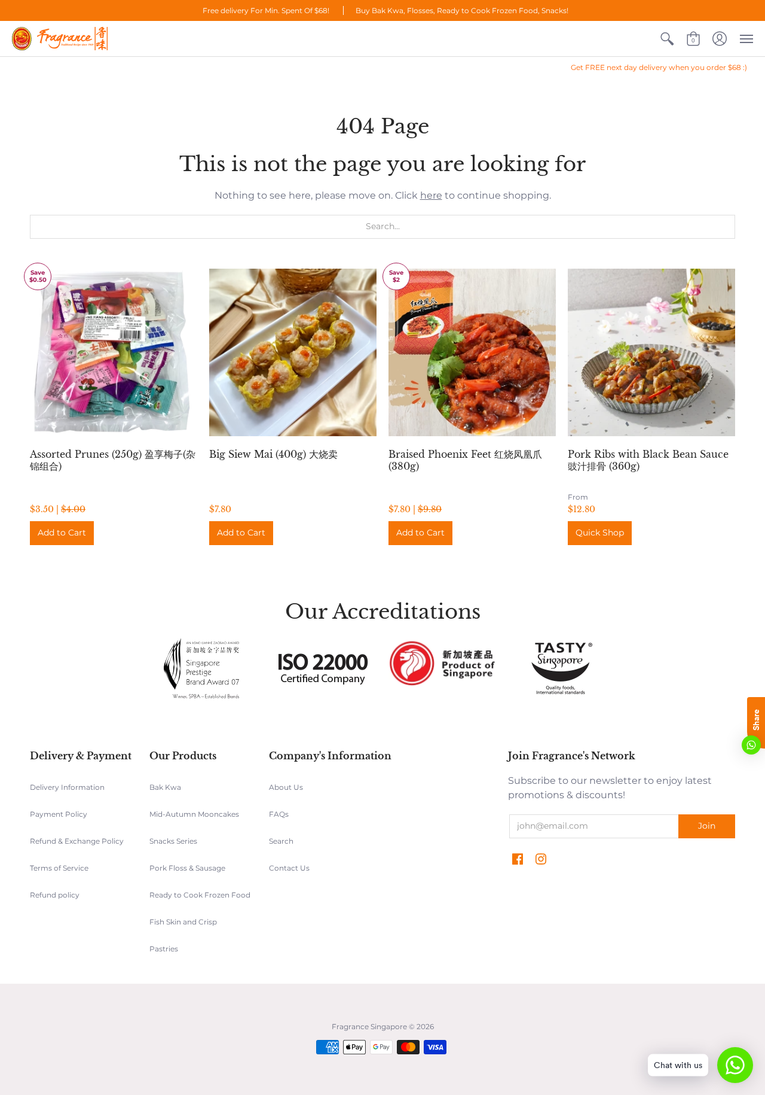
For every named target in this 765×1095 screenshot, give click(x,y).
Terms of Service (59, 867)
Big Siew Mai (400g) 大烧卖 (273, 454)
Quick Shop (600, 532)
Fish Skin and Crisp (183, 921)
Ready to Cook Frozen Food (199, 894)
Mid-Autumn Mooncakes (194, 814)
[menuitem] (667, 38)
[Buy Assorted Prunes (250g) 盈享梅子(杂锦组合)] (113, 352)
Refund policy (54, 894)
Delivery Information (67, 787)
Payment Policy (58, 814)
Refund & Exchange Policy (77, 841)
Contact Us (289, 867)
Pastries (163, 948)
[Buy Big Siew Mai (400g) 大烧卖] (293, 352)
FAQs (279, 814)
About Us (286, 787)
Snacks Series (173, 841)
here (431, 195)
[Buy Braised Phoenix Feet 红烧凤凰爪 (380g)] (472, 352)
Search (281, 841)
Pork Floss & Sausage (187, 867)
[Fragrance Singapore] (60, 38)
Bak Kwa (165, 787)
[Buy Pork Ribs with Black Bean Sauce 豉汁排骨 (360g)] (651, 352)
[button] (667, 38)
